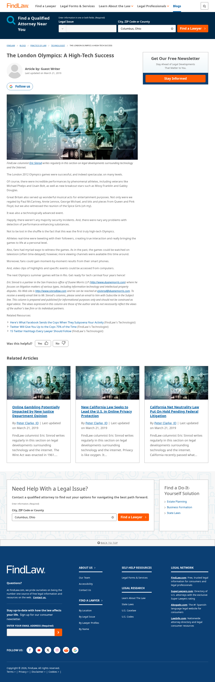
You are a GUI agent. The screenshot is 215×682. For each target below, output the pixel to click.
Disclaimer (38, 671)
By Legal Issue (87, 616)
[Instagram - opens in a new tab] (57, 650)
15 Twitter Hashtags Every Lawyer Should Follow (40, 331)
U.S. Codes (128, 616)
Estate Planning (177, 501)
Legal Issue (66, 21)
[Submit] (58, 632)
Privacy (23, 671)
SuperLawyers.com (182, 591)
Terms (10, 671)
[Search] (204, 6)
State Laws (174, 513)
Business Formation (179, 507)
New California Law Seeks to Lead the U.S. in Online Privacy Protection (106, 411)
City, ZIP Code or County (134, 21)
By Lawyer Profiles (89, 622)
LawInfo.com (178, 618)
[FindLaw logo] (19, 6)
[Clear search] (172, 28)
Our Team (84, 577)
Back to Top (109, 542)
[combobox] (88, 28)
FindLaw (11, 45)
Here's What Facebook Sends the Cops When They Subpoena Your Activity (57, 322)
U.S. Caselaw (129, 610)
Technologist (58, 45)
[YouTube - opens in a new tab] (39, 650)
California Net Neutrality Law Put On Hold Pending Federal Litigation (174, 411)
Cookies (53, 671)
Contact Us (85, 590)
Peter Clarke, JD (28, 423)
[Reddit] (66, 650)
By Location (85, 610)
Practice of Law (38, 45)
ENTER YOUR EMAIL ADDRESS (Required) (30, 625)
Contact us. (39, 597)
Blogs (23, 45)
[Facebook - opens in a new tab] (30, 650)
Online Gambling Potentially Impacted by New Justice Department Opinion (36, 411)
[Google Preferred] (75, 650)
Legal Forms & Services (135, 577)
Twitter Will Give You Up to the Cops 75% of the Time (43, 327)
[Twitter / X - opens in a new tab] (48, 650)
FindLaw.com (178, 577)
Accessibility (86, 583)
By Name (84, 629)
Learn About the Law (133, 598)
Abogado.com (179, 604)
